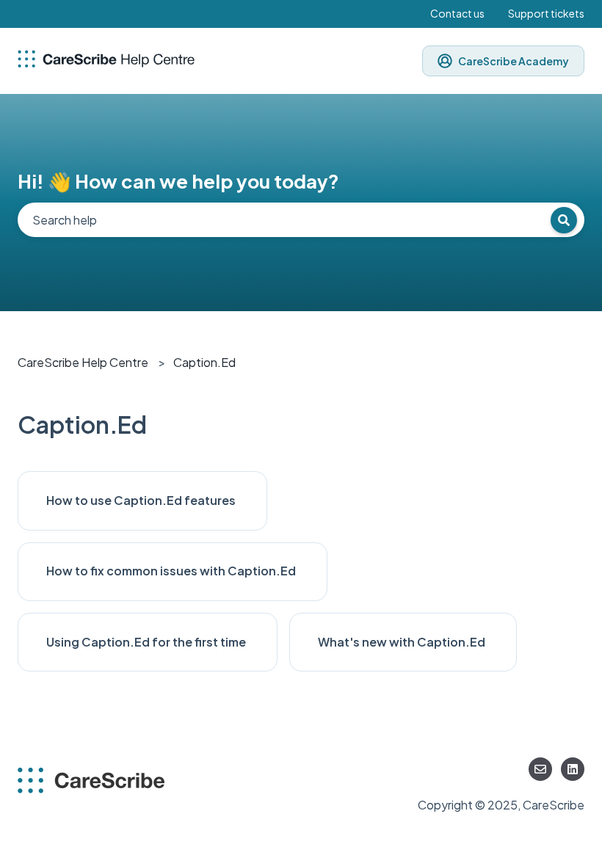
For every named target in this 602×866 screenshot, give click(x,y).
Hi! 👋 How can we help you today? (178, 181)
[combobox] (301, 220)
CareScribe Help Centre (83, 362)
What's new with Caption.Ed (402, 642)
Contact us (457, 13)
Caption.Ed (204, 362)
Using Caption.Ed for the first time (147, 642)
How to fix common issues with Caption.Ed (172, 570)
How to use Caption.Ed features (142, 500)
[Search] (564, 220)
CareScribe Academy (513, 61)
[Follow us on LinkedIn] (572, 769)
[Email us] (540, 769)
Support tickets (546, 13)
